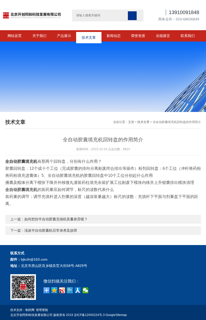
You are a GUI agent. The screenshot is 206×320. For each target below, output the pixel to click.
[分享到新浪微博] (62, 290)
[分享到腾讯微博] (70, 290)
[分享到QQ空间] (54, 290)
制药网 (29, 310)
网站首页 (15, 36)
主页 (131, 122)
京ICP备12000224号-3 (89, 315)
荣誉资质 (138, 36)
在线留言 (163, 36)
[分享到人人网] (78, 290)
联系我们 (188, 36)
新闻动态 (114, 36)
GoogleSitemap (116, 315)
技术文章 (89, 36)
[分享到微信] (85, 290)
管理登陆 (42, 310)
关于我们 (39, 36)
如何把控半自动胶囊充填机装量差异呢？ (56, 219)
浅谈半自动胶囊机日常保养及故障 (50, 230)
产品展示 (64, 36)
